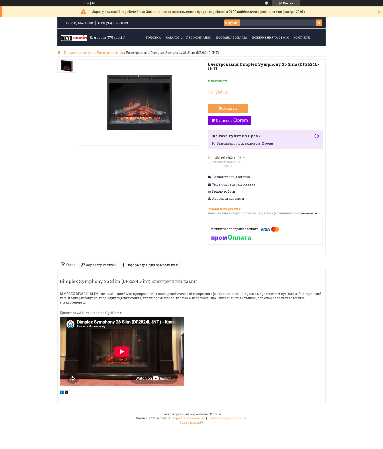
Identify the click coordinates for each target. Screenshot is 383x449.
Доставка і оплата (231, 37)
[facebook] (62, 393)
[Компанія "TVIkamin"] (74, 37)
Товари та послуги (79, 53)
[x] (66, 393)
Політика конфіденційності (227, 418)
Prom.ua (215, 414)
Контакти (301, 37)
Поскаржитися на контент (186, 418)
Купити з (224, 120)
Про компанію (198, 37)
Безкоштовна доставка (231, 177)
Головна (153, 37)
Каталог (173, 37)
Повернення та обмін (270, 37)
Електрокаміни (110, 53)
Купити (230, 108)
